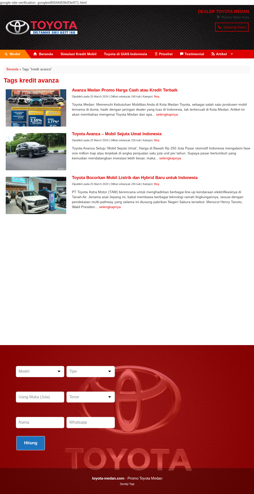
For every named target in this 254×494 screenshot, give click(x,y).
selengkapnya (167, 114)
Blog (156, 96)
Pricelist (166, 54)
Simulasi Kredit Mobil (78, 54)
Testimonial (194, 54)
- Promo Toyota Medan (127, 478)
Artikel (221, 54)
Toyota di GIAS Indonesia (125, 54)
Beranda (45, 54)
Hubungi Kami (234, 27)
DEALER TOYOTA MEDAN (223, 11)
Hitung (30, 443)
